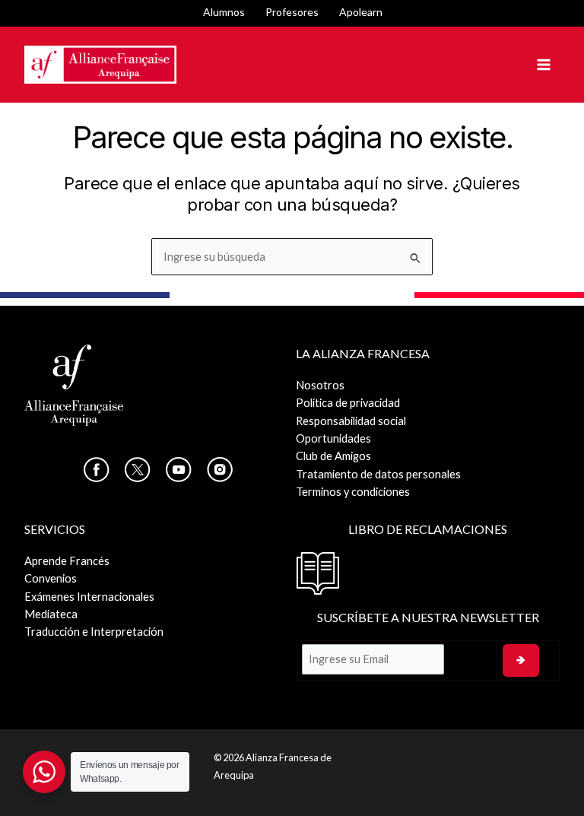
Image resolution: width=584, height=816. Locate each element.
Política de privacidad (348, 402)
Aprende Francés (67, 560)
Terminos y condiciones (353, 491)
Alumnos (224, 11)
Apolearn (360, 11)
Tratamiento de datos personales (378, 474)
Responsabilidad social (351, 420)
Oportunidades (333, 438)
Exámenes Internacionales (89, 596)
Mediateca (51, 614)
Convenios (50, 578)
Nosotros (320, 385)
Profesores (292, 11)
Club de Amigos (333, 455)
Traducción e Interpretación (93, 631)
